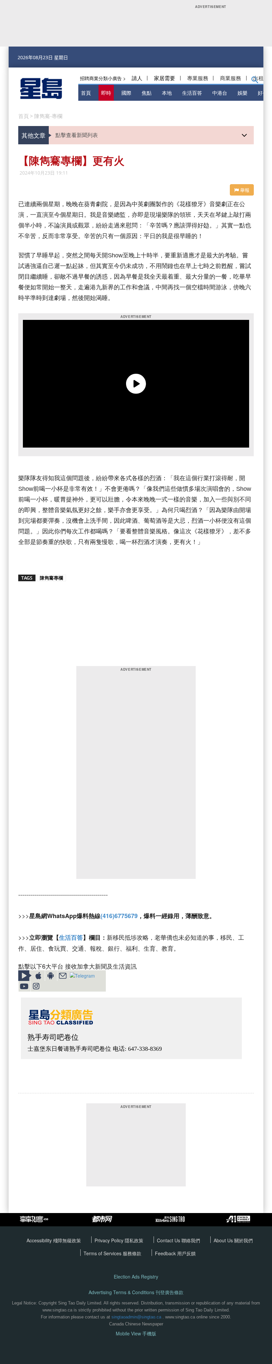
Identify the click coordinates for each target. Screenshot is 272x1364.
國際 (126, 92)
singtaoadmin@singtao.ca (136, 1316)
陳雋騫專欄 (51, 578)
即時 (106, 92)
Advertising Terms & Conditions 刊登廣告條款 (136, 1292)
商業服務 (230, 78)
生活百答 (192, 92)
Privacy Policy (110, 1240)
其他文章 (33, 135)
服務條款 (132, 1253)
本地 (167, 92)
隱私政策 (134, 1240)
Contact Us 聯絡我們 (178, 1240)
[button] (254, 81)
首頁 (86, 92)
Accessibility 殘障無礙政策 (54, 1240)
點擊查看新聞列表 (76, 135)
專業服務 (197, 78)
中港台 (219, 92)
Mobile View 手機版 (136, 1333)
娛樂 (242, 92)
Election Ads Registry (136, 1277)
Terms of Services (103, 1253)
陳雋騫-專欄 (48, 116)
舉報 (244, 190)
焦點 (147, 92)
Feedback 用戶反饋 (175, 1253)
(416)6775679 (119, 915)
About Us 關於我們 (233, 1240)
